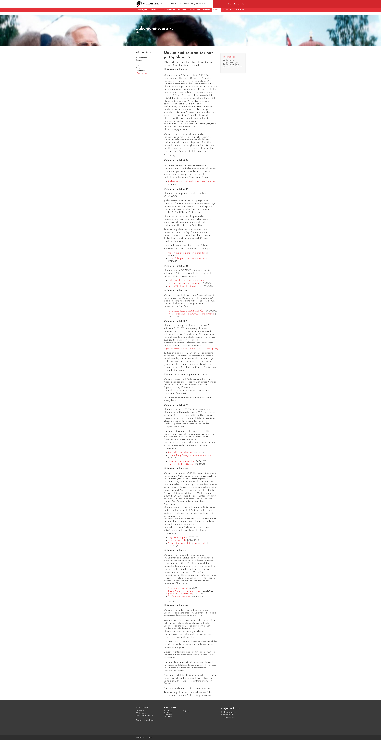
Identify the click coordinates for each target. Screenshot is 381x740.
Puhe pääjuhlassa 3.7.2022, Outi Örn (186, 311)
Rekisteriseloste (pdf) (228, 717)
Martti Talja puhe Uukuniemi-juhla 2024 (187, 258)
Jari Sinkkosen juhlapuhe (180, 453)
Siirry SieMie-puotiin (199, 4)
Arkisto (216, 10)
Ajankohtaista (168, 10)
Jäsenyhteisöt (168, 715)
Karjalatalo (186, 711)
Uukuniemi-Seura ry (145, 52)
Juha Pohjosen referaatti (180, 594)
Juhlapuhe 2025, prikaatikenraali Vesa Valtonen (191, 182)
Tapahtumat (168, 713)
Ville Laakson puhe (177, 588)
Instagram (239, 10)
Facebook (226, 10)
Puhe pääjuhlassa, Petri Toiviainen (184, 286)
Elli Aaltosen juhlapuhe (179, 597)
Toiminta (167, 711)
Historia (206, 10)
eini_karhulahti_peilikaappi (181, 464)
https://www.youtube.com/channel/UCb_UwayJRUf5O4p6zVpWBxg (191, 349)
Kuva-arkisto (142, 71)
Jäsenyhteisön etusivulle (149, 10)
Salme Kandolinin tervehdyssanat (184, 591)
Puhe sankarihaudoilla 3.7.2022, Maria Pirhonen (191, 314)
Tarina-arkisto (142, 73)
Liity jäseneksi (183, 4)
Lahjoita (173, 4)
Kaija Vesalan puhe (177, 537)
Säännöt (182, 10)
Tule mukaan (194, 10)
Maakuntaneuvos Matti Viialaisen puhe (187, 543)
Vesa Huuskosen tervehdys (181, 461)
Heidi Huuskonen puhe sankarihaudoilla (187, 253)
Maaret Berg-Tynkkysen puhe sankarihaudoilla (190, 455)
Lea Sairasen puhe (177, 540)
